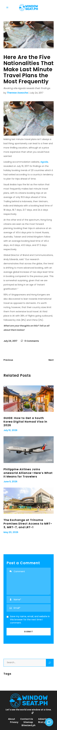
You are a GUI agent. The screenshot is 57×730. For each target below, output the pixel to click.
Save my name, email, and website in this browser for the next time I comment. (30, 619)
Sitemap (28, 722)
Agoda (44, 161)
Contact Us (26, 718)
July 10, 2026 (10, 430)
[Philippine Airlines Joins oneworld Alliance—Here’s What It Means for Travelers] (28, 449)
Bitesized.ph (28, 725)
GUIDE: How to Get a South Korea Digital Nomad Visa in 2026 (25, 421)
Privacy (14, 722)
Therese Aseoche (17, 92)
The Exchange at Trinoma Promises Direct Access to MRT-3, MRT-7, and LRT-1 (27, 523)
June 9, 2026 (10, 481)
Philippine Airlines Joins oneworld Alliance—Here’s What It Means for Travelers (28, 472)
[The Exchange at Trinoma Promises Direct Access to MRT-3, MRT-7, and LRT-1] (28, 501)
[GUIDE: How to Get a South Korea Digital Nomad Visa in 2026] (28, 398)
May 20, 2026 (10, 532)
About (11, 718)
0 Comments (31, 340)
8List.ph (42, 722)
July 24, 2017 (10, 340)
